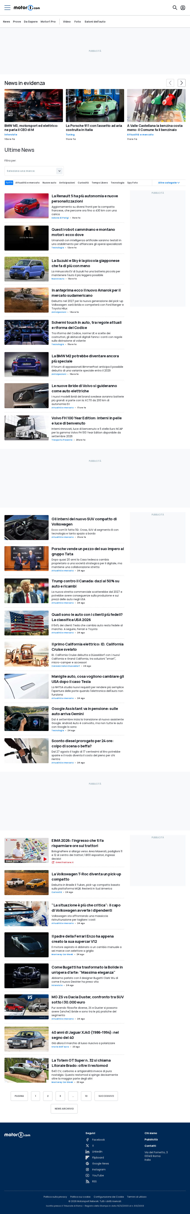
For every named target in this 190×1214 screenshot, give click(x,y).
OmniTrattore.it (65, 862)
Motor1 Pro (48, 21)
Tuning (70, 134)
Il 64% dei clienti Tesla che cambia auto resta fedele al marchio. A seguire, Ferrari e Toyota (87, 627)
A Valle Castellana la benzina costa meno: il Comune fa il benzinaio (155, 127)
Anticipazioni (59, 312)
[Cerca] (175, 7)
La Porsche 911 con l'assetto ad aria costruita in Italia (94, 127)
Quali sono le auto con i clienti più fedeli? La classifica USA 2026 (87, 617)
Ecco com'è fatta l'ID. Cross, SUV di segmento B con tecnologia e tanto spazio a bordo (85, 531)
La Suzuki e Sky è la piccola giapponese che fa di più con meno (85, 263)
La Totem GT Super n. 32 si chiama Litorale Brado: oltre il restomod (81, 1063)
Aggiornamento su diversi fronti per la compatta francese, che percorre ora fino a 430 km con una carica (84, 210)
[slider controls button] (170, 83)
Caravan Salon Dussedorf (66, 666)
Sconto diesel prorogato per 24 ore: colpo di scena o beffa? (83, 743)
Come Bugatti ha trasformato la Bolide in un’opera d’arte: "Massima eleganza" (87, 970)
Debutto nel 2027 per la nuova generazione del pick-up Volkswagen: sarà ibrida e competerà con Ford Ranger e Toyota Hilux (88, 304)
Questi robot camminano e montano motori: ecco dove (83, 232)
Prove (17, 21)
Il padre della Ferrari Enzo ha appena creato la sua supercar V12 (83, 939)
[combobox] (34, 171)
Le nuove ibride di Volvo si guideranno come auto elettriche (84, 388)
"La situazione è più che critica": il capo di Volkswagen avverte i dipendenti (86, 908)
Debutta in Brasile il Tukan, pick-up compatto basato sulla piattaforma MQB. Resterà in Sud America (86, 886)
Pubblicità (151, 1139)
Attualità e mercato (140, 134)
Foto (77, 21)
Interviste (10, 134)
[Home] (27, 7)
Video (67, 21)
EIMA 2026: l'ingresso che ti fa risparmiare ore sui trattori (78, 843)
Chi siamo (151, 1133)
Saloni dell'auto (95, 21)
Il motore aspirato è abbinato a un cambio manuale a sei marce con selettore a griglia (87, 949)
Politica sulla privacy (55, 1196)
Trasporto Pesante (62, 440)
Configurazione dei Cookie (109, 1196)
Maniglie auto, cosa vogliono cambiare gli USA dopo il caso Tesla (88, 679)
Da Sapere (31, 21)
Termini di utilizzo (136, 1196)
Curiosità (57, 892)
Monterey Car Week (62, 954)
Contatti (150, 1145)
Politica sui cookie (80, 1196)
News (6, 21)
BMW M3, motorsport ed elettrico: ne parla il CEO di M (31, 127)
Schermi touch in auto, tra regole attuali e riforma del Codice (87, 325)
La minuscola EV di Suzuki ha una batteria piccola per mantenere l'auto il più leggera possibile (86, 273)
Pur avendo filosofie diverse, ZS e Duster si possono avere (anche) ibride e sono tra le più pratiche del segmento (84, 1011)
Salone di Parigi (60, 217)
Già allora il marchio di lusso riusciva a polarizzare (83, 1043)
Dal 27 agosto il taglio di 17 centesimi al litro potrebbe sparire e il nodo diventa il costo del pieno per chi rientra (86, 755)
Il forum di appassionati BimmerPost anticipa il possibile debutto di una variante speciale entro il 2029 (87, 368)
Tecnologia (58, 247)
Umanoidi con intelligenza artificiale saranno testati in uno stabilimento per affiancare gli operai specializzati (87, 242)
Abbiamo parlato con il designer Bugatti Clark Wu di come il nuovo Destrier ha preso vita (85, 980)
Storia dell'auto (60, 1046)
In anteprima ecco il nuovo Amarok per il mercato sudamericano (86, 293)
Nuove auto (58, 278)
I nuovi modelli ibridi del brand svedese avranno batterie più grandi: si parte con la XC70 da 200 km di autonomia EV (88, 400)
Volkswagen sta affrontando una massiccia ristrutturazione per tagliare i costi (80, 918)
